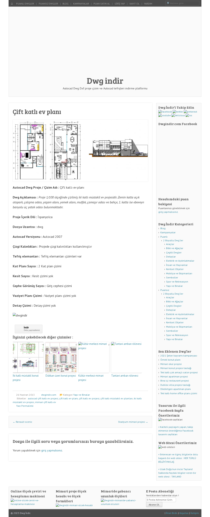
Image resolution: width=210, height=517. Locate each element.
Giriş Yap (120, 3)
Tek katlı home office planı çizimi (178, 393)
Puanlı (164, 236)
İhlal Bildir (171, 513)
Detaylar (171, 256)
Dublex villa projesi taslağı (175, 384)
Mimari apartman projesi (174, 376)
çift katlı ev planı (68, 398)
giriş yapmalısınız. (168, 211)
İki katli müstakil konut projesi (26, 378)
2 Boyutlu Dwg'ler (173, 240)
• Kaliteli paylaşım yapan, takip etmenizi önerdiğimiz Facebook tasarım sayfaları (175, 430)
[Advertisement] (105, 43)
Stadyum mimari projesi (133, 421)
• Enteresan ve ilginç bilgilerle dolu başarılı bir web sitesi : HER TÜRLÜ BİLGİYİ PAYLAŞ (178, 458)
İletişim (195, 513)
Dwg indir (105, 80)
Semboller (172, 277)
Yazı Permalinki (24, 405)
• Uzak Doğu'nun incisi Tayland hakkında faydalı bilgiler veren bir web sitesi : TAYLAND (177, 473)
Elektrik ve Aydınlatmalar (180, 260)
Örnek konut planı (170, 359)
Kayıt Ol (134, 3)
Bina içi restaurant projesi (174, 380)
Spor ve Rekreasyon (177, 281)
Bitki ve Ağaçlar (174, 248)
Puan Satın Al (102, 3)
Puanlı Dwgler (25, 3)
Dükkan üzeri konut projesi (61, 375)
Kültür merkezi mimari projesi (91, 378)
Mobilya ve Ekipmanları (179, 273)
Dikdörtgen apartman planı (175, 389)
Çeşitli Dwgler (173, 252)
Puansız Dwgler (48, 3)
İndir (26, 327)
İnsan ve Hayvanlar (177, 264)
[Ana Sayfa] (12, 4)
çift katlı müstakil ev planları (116, 398)
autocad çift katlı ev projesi (43, 398)
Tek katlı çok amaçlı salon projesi (179, 372)
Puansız (164, 290)
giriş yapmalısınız (51, 450)
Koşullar (183, 513)
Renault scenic (22, 421)
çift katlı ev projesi (89, 398)
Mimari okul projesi (171, 364)
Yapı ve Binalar (81, 394)
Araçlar (170, 244)
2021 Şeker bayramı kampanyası (178, 355)
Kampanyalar (81, 3)
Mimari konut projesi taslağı (175, 368)
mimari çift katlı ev (45, 402)
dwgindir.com (48, 394)
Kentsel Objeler (175, 269)
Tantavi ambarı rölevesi (124, 375)
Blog (65, 3)
